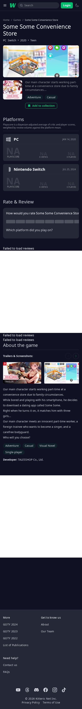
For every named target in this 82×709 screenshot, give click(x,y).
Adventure (34, 97)
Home (6, 20)
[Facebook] (45, 690)
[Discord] (36, 690)
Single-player (13, 452)
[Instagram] (54, 690)
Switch (12, 40)
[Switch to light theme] (77, 5)
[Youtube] (18, 690)
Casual (51, 97)
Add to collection (43, 105)
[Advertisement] (41, 292)
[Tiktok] (64, 690)
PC (4, 40)
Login (67, 5)
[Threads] (27, 690)
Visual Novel (47, 445)
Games (17, 20)
